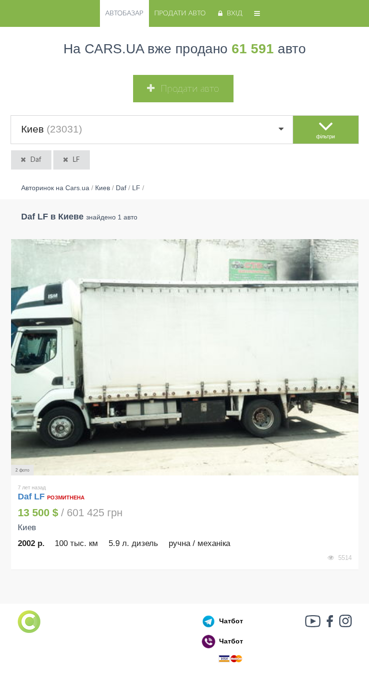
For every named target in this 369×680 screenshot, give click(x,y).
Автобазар (124, 13)
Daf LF (32, 496)
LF (76, 160)
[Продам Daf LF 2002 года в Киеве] (184, 357)
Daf (35, 160)
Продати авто (180, 13)
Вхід (235, 13)
